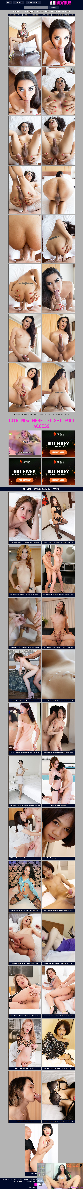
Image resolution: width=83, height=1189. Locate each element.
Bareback (27, 15)
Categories (19, 2)
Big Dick (35, 15)
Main (8, 2)
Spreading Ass (68, 15)
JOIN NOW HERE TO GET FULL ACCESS (41, 423)
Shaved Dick (57, 15)
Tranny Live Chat (33, 2)
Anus (19, 15)
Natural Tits (45, 15)
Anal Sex (13, 15)
